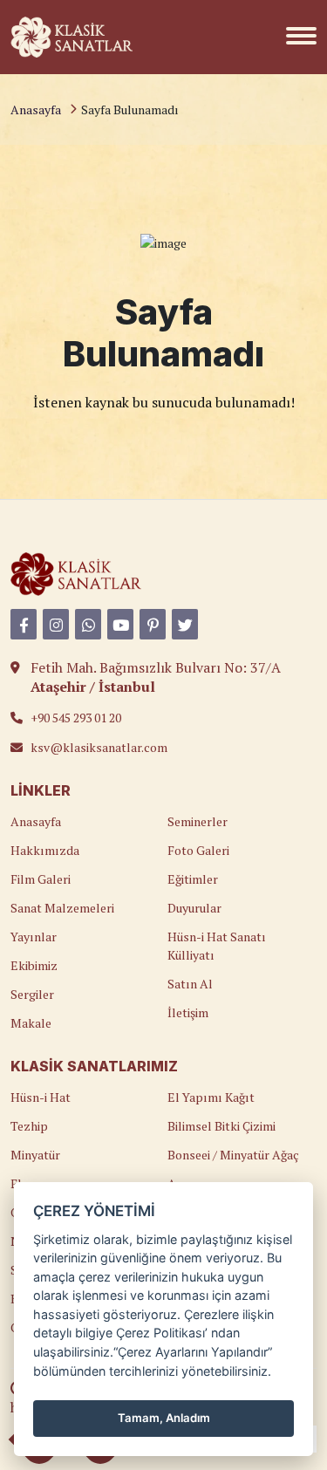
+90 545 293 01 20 (76, 717)
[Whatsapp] (88, 624)
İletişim (187, 1012)
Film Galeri (40, 879)
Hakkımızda (44, 850)
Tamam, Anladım (164, 1418)
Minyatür (35, 1154)
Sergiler (32, 994)
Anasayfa (35, 109)
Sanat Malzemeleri (62, 907)
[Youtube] (120, 624)
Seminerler (197, 821)
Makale (30, 1023)
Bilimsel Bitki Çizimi (221, 1126)
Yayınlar (33, 936)
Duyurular (194, 907)
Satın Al (190, 983)
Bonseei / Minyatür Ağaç (233, 1154)
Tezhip (29, 1126)
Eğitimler (192, 879)
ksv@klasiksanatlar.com (99, 747)
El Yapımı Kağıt (211, 1097)
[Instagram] (56, 624)
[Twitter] (185, 624)
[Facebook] (23, 624)
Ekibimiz (34, 965)
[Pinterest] (153, 624)
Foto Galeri (198, 850)
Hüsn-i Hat (40, 1097)
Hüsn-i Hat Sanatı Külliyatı (216, 945)
